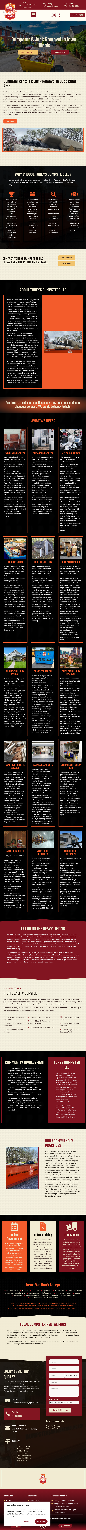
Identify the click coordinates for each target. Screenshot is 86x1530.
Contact (72, 1341)
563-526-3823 (29, 112)
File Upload (53, 1399)
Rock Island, (70, 1115)
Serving (49, 4)
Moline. (55, 955)
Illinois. (72, 1117)
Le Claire (72, 1110)
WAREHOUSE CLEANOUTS (43, 853)
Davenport (69, 952)
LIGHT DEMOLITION (43, 562)
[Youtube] (59, 15)
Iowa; (72, 1107)
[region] (27, 1514)
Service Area (16, 1441)
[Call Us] (65, 4)
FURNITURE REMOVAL (15, 453)
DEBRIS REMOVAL (15, 562)
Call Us (71, 4)
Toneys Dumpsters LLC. (16, 326)
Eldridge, (26, 955)
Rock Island (44, 955)
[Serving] (44, 4)
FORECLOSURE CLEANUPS (71, 853)
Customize (13, 1521)
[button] (33, 14)
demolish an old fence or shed (41, 960)
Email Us (15, 1399)
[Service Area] (7, 1441)
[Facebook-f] (52, 15)
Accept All (41, 1521)
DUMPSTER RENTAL (43, 671)
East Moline (34, 955)
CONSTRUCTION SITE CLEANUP (15, 766)
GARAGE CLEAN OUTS (43, 765)
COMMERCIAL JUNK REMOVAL (71, 673)
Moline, (66, 1117)
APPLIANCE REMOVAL (43, 453)
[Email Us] (7, 1400)
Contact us (48, 1303)
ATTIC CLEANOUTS (15, 851)
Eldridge (63, 1112)
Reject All (27, 1521)
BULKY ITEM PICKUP (71, 562)
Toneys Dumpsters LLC (16, 300)
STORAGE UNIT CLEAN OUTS (71, 766)
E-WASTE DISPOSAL (70, 453)
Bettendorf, (11, 955)
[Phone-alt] (43, 1526)
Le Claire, (19, 955)
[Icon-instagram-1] (55, 15)
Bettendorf (60, 1110)
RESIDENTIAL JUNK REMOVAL (15, 673)
